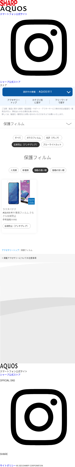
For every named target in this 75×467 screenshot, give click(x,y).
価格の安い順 (58, 170)
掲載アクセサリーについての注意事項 (20, 258)
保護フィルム (13, 123)
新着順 (25, 170)
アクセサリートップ (13, 101)
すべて (18, 138)
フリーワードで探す (61, 101)
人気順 (14, 170)
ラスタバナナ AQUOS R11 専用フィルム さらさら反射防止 (18, 212)
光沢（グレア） (53, 138)
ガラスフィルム (34, 138)
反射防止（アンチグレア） (26, 145)
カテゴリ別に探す (37, 101)
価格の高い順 (40, 170)
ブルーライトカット (52, 145)
